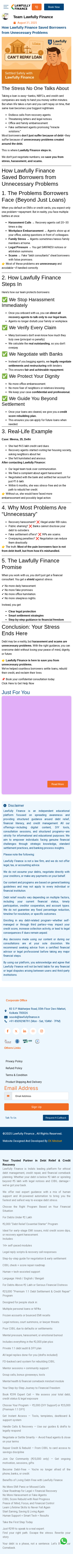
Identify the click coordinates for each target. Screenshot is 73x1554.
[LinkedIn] (24, 1031)
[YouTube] (33, 1031)
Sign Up (36, 1107)
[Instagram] (41, 1031)
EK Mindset (55, 1141)
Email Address (21, 1088)
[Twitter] (16, 1031)
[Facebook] (7, 1031)
